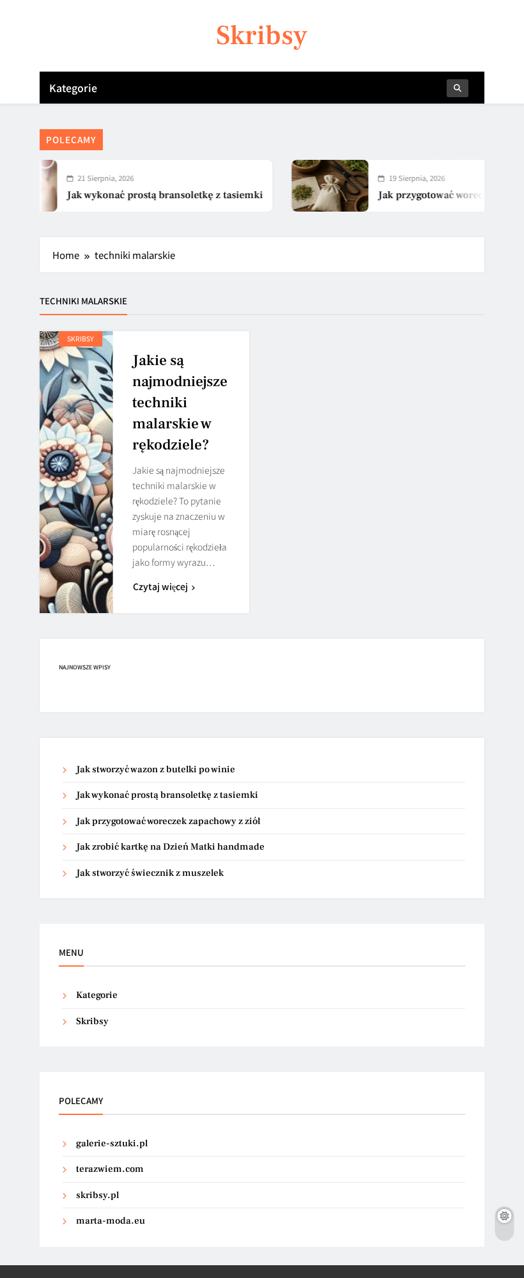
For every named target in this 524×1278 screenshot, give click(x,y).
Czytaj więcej (160, 586)
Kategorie (73, 87)
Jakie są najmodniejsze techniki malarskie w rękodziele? (179, 403)
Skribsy (261, 35)
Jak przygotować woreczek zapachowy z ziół (168, 821)
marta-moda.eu (110, 1221)
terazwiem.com (110, 1169)
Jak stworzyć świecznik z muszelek (150, 873)
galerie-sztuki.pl (112, 1143)
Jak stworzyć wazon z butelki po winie (155, 769)
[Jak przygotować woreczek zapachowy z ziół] (317, 186)
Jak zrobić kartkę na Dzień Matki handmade (170, 847)
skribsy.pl (97, 1195)
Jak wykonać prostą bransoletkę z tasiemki (152, 195)
